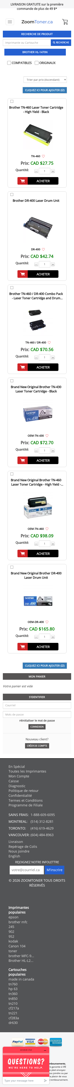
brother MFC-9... (21, 956)
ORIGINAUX (47, 63)
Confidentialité (20, 795)
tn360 (13, 993)
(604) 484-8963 (42, 835)
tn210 (13, 1003)
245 (11, 926)
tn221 (13, 1013)
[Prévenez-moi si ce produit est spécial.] (43, 156)
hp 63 (13, 989)
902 (11, 931)
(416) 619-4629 (42, 828)
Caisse (14, 781)
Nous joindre (19, 851)
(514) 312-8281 (42, 821)
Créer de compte (37, 745)
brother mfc (18, 922)
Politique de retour (24, 790)
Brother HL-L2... (21, 960)
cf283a (14, 1018)
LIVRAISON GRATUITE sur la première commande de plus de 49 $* (37, 6)
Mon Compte (19, 776)
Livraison (16, 841)
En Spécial (17, 766)
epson (13, 917)
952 (11, 936)
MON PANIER (37, 676)
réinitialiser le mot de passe (37, 720)
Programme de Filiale (26, 805)
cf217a (14, 1008)
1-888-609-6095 (43, 814)
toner (13, 951)
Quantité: (22, 170)
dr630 (13, 1022)
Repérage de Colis (23, 846)
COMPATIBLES (21, 63)
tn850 (13, 998)
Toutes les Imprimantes (27, 771)
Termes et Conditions (26, 800)
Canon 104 (17, 946)
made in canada (21, 979)
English (14, 856)
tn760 (13, 984)
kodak (13, 941)
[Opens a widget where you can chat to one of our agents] (26, 1065)
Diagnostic (17, 786)
